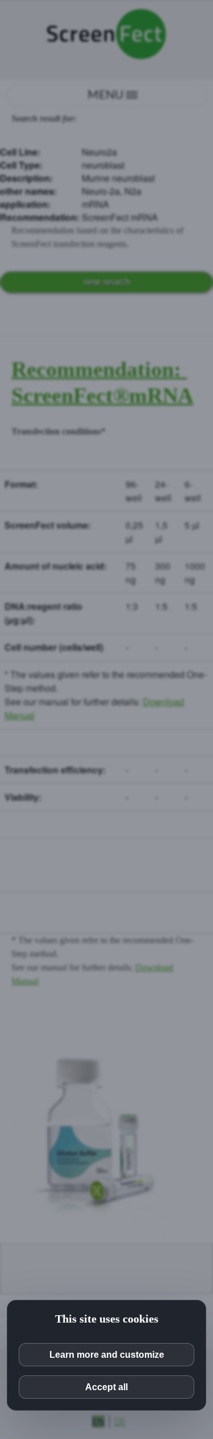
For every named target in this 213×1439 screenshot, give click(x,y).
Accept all (106, 1387)
